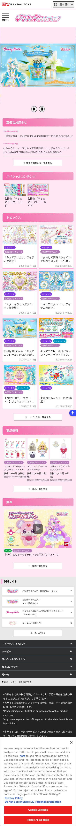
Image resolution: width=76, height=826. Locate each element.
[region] (38, 781)
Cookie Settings (38, 809)
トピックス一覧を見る (40, 417)
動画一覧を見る (39, 565)
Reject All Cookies (38, 819)
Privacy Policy (14, 798)
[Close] (71, 742)
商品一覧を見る (39, 489)
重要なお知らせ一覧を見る (39, 163)
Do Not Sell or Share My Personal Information (33, 801)
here (22, 755)
